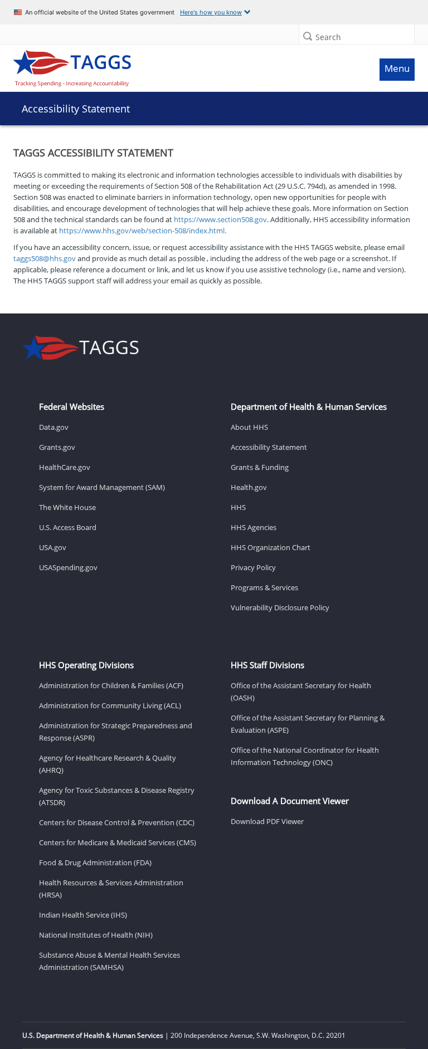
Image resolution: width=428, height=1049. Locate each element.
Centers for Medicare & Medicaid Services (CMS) (117, 842)
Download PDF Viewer (267, 821)
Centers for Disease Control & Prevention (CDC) (116, 822)
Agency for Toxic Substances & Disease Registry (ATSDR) (116, 796)
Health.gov (249, 487)
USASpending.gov (68, 567)
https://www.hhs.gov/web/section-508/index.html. (142, 231)
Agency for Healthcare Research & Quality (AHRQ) (107, 764)
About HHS (249, 427)
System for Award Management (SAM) (102, 487)
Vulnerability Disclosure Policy (280, 607)
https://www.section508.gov (220, 219)
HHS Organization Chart (270, 547)
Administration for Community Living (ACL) (110, 705)
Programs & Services (264, 587)
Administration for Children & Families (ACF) (111, 685)
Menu (397, 68)
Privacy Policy (253, 567)
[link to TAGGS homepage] (161, 66)
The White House (67, 507)
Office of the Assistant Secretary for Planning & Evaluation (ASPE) (308, 724)
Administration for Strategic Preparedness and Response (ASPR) (115, 731)
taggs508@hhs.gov (44, 258)
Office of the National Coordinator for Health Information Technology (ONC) (305, 756)
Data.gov (54, 427)
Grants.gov (57, 447)
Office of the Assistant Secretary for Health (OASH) (301, 691)
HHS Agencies (253, 527)
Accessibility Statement (269, 447)
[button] (307, 36)
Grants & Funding (260, 467)
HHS (238, 507)
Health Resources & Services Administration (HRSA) (111, 889)
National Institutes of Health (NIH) (96, 935)
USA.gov (52, 547)
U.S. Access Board (67, 527)
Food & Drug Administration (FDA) (95, 862)
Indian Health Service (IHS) (83, 915)
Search (328, 37)
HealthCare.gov (64, 467)
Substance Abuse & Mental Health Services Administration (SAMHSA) (109, 961)
